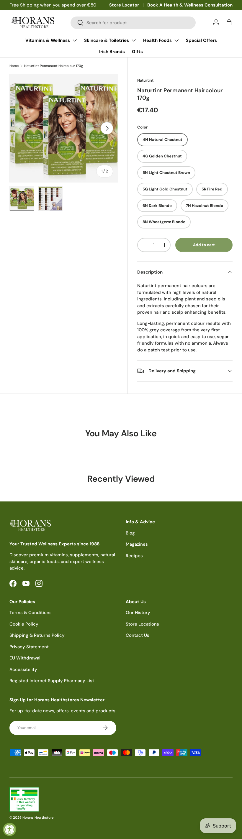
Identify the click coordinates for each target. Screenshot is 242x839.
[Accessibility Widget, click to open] (9, 829)
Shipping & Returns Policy (37, 635)
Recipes (134, 556)
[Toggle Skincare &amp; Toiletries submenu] (133, 40)
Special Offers (201, 40)
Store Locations (142, 624)
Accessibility (23, 669)
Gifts (137, 52)
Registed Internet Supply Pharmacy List (51, 681)
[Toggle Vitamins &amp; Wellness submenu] (74, 40)
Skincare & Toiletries (106, 40)
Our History (138, 613)
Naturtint (145, 80)
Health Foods (157, 40)
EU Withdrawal (24, 658)
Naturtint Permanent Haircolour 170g (53, 66)
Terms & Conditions (30, 613)
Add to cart (204, 244)
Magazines (137, 544)
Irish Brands (112, 52)
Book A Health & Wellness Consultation (190, 5)
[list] (64, 128)
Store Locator (124, 5)
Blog (130, 533)
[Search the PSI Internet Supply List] (121, 799)
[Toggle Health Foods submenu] (176, 40)
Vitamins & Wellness (47, 40)
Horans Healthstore (38, 817)
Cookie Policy (23, 624)
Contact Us (137, 635)
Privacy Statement (29, 647)
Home (14, 66)
